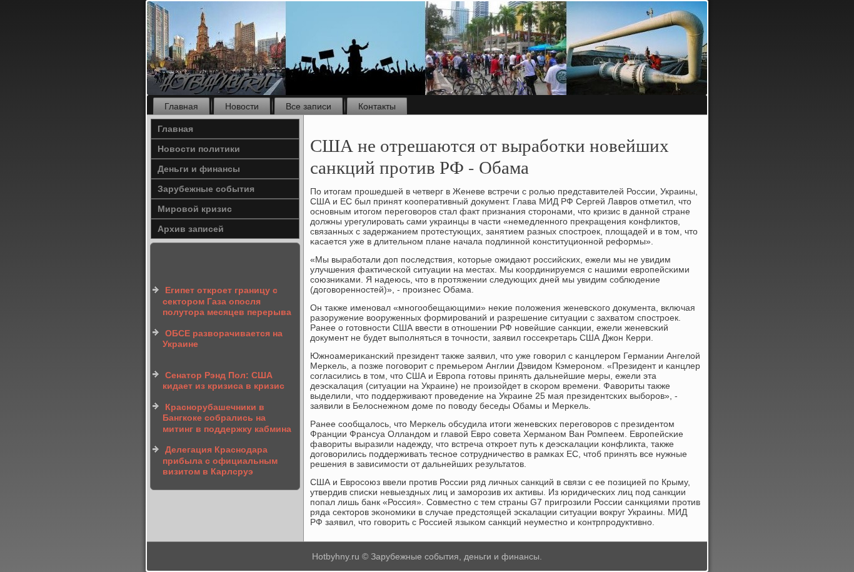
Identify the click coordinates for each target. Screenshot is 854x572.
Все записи (308, 106)
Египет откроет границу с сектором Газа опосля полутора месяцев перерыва (227, 301)
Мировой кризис (195, 209)
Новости (242, 106)
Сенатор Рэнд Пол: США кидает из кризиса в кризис (223, 380)
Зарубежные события (206, 189)
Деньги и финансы (199, 169)
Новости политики (199, 149)
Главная (181, 106)
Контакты (377, 106)
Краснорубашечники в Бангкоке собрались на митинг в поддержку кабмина (227, 418)
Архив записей (191, 229)
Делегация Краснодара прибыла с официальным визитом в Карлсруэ (220, 460)
